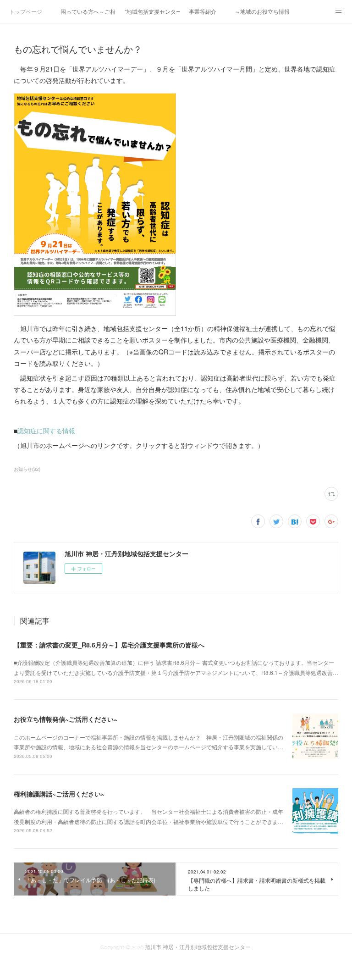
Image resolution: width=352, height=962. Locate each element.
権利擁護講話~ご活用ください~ (59, 793)
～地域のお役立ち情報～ (262, 11)
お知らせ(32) (27, 469)
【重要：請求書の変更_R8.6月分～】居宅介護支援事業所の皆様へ (109, 644)
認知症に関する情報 (46, 430)
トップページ (25, 11)
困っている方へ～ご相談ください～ (88, 11)
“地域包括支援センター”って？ (152, 11)
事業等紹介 (202, 11)
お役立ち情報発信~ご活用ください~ (65, 719)
